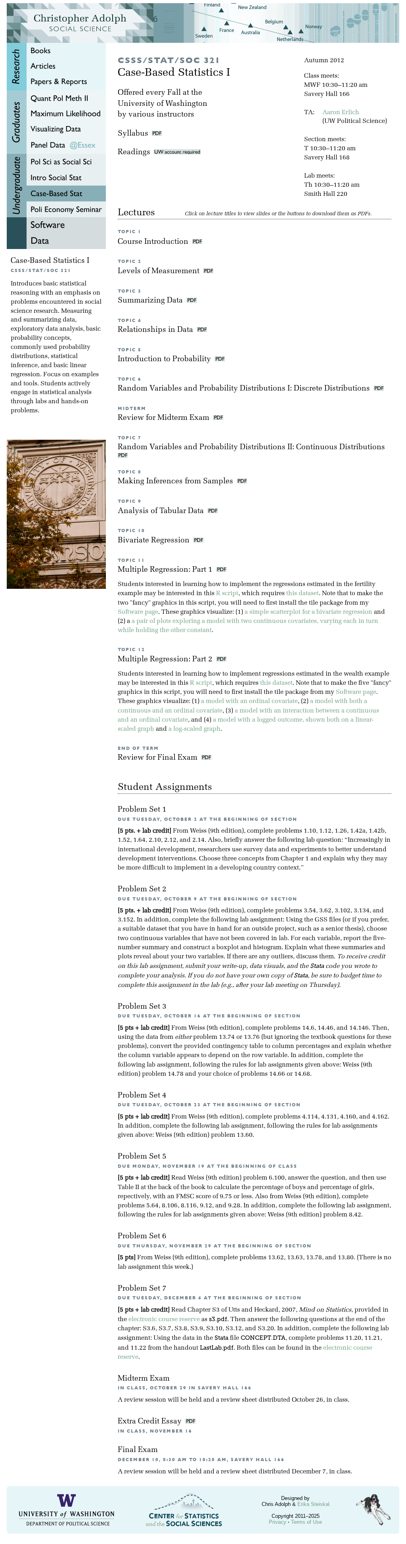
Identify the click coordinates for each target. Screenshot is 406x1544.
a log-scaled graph (194, 729)
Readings (136, 152)
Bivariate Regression (155, 540)
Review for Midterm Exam (164, 418)
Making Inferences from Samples (176, 481)
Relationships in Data (156, 330)
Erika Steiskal (313, 1504)
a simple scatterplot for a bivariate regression (308, 612)
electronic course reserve (164, 1319)
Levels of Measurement (159, 271)
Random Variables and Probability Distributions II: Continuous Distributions (252, 447)
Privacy (277, 1522)
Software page (138, 612)
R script (227, 593)
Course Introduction (154, 242)
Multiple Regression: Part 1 (166, 570)
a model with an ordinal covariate (249, 701)
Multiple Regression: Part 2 (166, 659)
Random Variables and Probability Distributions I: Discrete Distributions (245, 389)
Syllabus (133, 134)
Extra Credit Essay (151, 1421)
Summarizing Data (151, 301)
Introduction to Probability (165, 359)
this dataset (302, 593)
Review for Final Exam (158, 758)
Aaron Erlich (340, 112)
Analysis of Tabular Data (162, 511)
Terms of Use (306, 1522)
